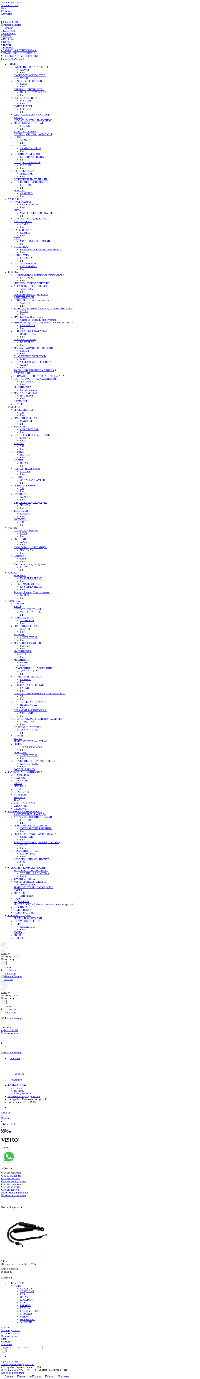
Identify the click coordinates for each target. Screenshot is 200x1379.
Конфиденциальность (12, 1373)
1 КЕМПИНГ (16, 1283)
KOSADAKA (27, 1299)
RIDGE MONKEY (30, 1311)
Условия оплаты (9, 1333)
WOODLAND (27, 1319)
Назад (18, 1088)
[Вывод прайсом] (13, 1199)
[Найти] (4, 963)
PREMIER (25, 1305)
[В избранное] (2, 1274)
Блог (3, 1338)
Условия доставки (10, 1330)
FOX (22, 1294)
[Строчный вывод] (8, 1199)
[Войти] (2, 1040)
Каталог (5, 1327)
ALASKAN (26, 1288)
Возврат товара (9, 1336)
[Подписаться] (4, 1350)
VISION (24, 1316)
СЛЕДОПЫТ (27, 1291)
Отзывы (5, 1341)
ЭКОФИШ (26, 1322)
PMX (22, 1302)
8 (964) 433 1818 (9, 22)
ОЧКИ (18, 1285)
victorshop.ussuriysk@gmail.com (24, 1096)
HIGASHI (25, 1297)
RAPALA (25, 1308)
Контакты (6, 1344)
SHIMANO (26, 1314)
